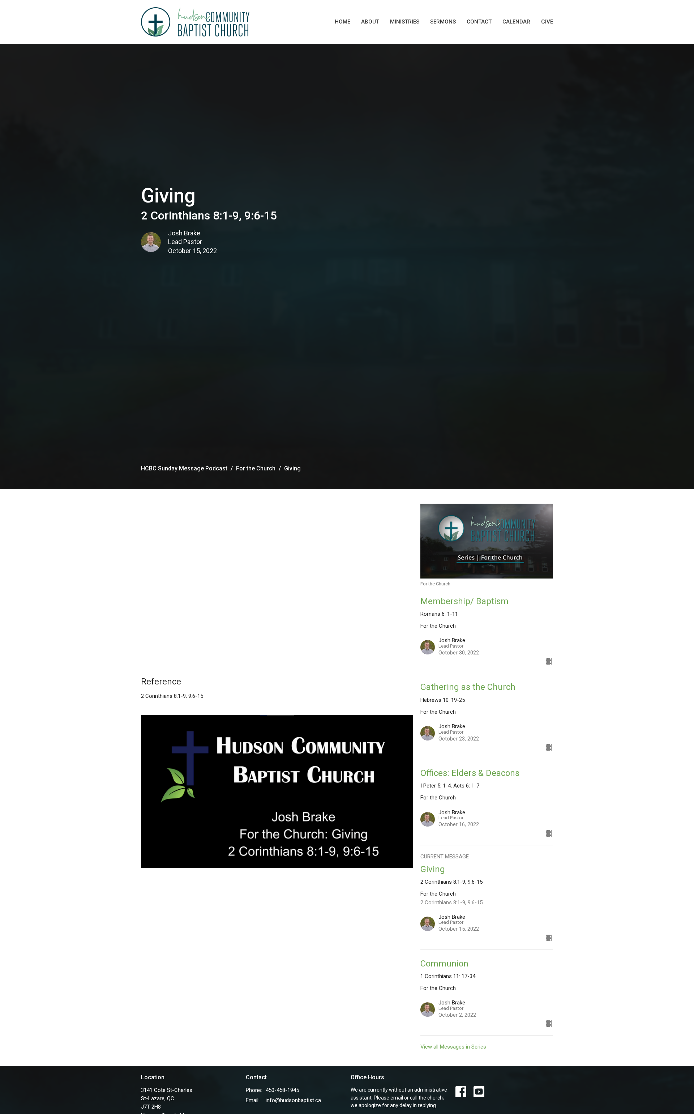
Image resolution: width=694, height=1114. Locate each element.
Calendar (516, 21)
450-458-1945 (282, 1090)
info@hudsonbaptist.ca (293, 1100)
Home (342, 21)
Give (547, 21)
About (370, 21)
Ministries (404, 21)
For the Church (255, 468)
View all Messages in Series (453, 1046)
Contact (479, 21)
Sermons (443, 21)
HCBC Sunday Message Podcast (184, 468)
